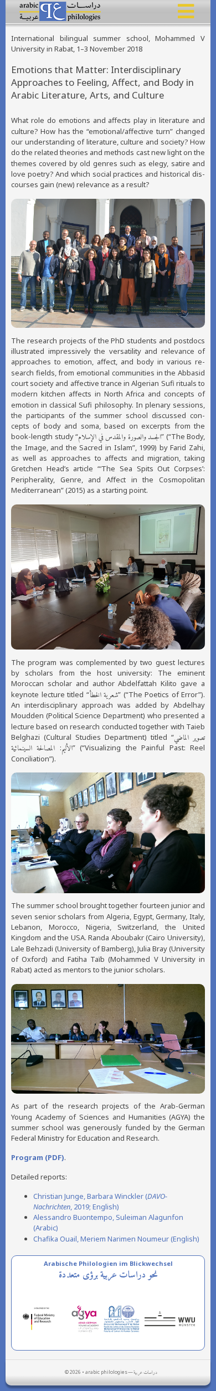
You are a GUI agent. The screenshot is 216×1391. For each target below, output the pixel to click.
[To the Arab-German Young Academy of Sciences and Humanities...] (86, 1318)
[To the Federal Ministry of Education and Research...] (44, 1318)
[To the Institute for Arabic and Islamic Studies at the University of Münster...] (172, 1318)
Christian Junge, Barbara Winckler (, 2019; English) (100, 1201)
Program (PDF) (37, 1157)
